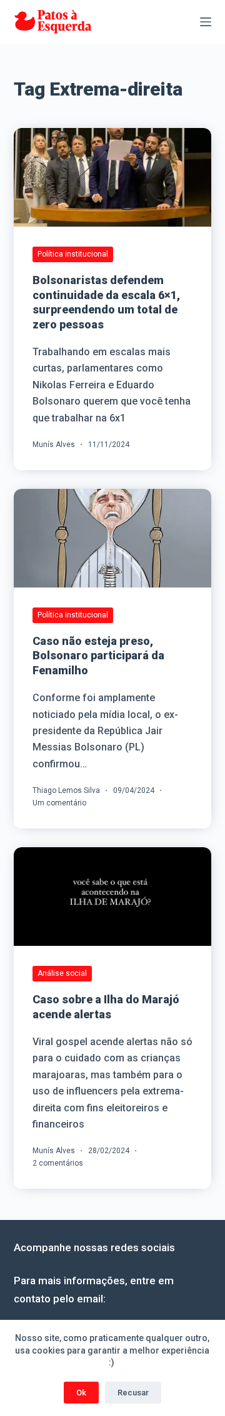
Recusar (133, 1392)
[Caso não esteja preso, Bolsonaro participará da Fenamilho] (113, 538)
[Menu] (205, 21)
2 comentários (57, 1163)
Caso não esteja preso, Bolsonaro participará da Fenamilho (98, 655)
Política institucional (73, 254)
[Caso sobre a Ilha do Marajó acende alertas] (113, 896)
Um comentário (59, 803)
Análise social (62, 973)
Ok (81, 1392)
